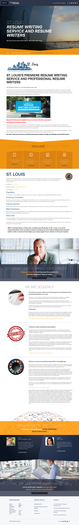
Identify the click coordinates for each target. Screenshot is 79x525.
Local (20, 512)
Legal (20, 513)
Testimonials (11, 509)
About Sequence (12, 510)
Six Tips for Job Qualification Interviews (62, 508)
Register (20, 505)
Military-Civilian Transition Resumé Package (64, 161)
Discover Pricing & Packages (39, 493)
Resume (11, 504)
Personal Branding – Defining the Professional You (60, 505)
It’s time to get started (39, 278)
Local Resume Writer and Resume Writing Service (20, 53)
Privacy (20, 514)
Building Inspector (38, 504)
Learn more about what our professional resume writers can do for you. (46, 318)
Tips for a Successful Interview (60, 515)
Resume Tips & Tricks (12, 512)
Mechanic (36, 511)
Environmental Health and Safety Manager (40, 507)
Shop (20, 507)
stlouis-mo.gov (14, 184)
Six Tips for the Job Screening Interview (60, 511)
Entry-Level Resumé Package (14, 160)
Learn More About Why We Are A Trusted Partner (40, 353)
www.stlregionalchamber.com (21, 187)
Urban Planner (37, 513)
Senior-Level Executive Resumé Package (48, 161)
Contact (10, 508)
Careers (20, 510)
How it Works (12, 506)
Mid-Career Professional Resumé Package (31, 161)
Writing (10, 505)
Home (8, 53)
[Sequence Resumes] (14, 3)
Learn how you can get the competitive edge (39, 387)
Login (20, 504)
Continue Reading (22, 452)
